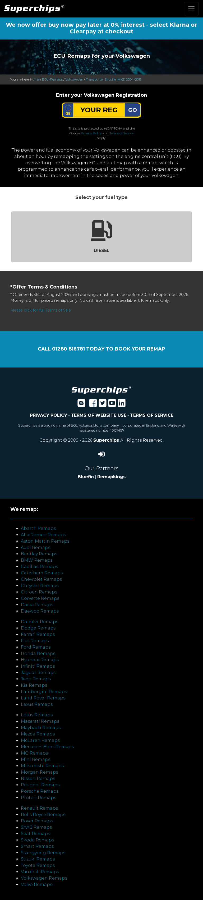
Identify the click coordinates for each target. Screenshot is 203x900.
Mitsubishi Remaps (42, 765)
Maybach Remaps (41, 727)
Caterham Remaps (42, 572)
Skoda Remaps (37, 840)
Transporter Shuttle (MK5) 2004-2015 (113, 79)
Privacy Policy (91, 133)
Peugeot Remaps (40, 784)
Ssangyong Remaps (43, 852)
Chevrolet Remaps (41, 579)
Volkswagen (74, 79)
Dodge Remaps (38, 628)
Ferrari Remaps (38, 634)
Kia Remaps (34, 685)
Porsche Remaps (39, 791)
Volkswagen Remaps (44, 878)
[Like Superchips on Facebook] (93, 404)
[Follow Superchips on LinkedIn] (121, 404)
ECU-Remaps (52, 79)
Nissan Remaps (38, 778)
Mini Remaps (35, 759)
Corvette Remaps (40, 598)
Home (34, 79)
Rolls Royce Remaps (43, 814)
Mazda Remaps (38, 734)
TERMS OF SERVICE (151, 415)
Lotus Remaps (37, 714)
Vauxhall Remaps (40, 871)
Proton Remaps (38, 797)
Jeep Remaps (36, 678)
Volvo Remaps (36, 884)
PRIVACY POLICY (48, 415)
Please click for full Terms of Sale (40, 310)
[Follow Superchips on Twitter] (102, 404)
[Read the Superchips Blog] (81, 404)
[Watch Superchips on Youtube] (112, 404)
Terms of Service (121, 133)
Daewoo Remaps (40, 611)
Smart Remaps (37, 846)
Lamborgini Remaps (44, 691)
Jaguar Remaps (38, 672)
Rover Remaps (37, 820)
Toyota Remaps (38, 865)
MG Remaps (34, 753)
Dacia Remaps (37, 604)
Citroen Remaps (39, 592)
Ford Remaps (35, 647)
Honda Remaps (38, 653)
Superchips (106, 440)
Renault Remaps (39, 808)
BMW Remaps (36, 560)
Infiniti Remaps (38, 666)
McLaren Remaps (40, 740)
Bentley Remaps (39, 553)
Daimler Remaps (39, 621)
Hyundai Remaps (40, 659)
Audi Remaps (35, 547)
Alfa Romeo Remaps (43, 534)
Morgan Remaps (39, 772)
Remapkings (111, 476)
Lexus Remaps (37, 704)
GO (132, 110)
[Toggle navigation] (191, 8)
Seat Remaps (35, 833)
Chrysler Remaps (39, 585)
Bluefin (86, 476)
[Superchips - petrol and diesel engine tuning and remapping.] (101, 389)
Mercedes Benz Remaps (47, 746)
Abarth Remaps (38, 528)
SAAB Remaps (36, 827)
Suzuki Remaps (38, 859)
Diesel (101, 250)
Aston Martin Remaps (45, 541)
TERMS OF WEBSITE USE (98, 415)
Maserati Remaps (40, 721)
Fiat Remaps (35, 640)
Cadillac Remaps (39, 566)
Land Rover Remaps (43, 698)
